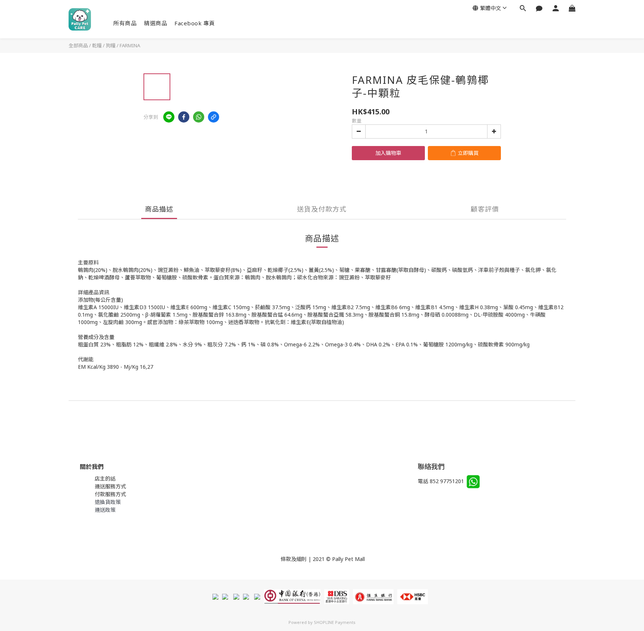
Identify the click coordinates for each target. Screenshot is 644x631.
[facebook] (183, 117)
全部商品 (78, 45)
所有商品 (124, 23)
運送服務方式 (110, 486)
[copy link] (213, 117)
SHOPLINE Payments (335, 622)
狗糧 (111, 45)
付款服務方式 (110, 494)
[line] (168, 117)
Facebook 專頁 (194, 23)
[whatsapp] (198, 117)
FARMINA (130, 45)
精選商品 (155, 23)
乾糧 (97, 45)
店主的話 (105, 478)
